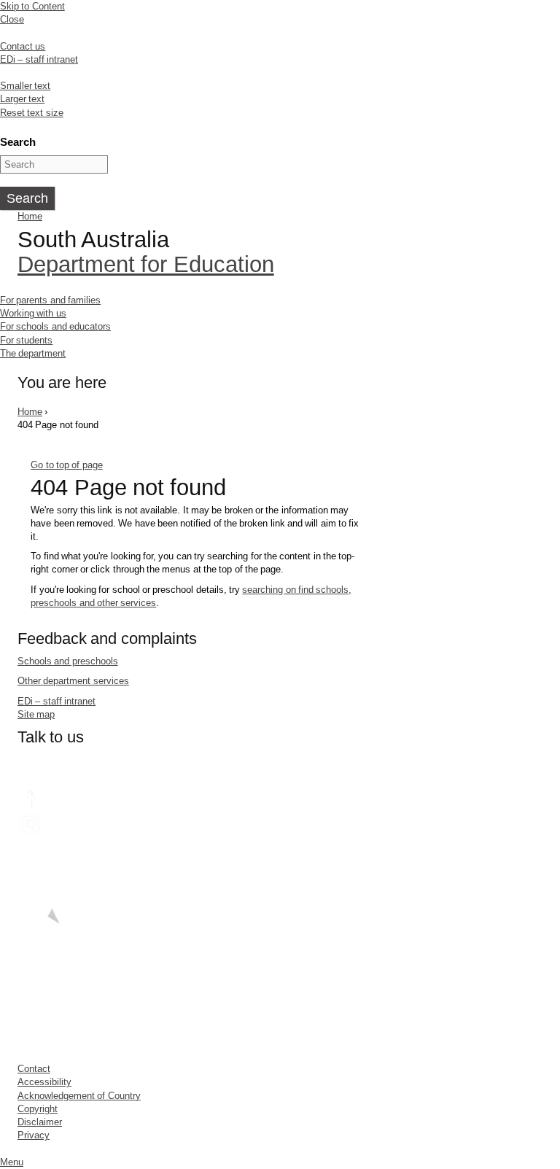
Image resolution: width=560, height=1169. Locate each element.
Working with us (33, 313)
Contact (34, 1068)
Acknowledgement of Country (79, 1095)
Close (12, 19)
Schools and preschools (68, 661)
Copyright (38, 1108)
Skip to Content (32, 6)
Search (18, 142)
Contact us (22, 46)
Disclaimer (40, 1121)
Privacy (34, 1135)
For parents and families (50, 300)
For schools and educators (55, 326)
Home (30, 216)
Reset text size (31, 112)
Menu (11, 1162)
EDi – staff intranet (39, 59)
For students (26, 340)
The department (33, 353)
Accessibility (44, 1081)
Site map (36, 714)
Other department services (73, 680)
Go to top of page (66, 464)
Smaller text (25, 85)
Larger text (22, 98)
